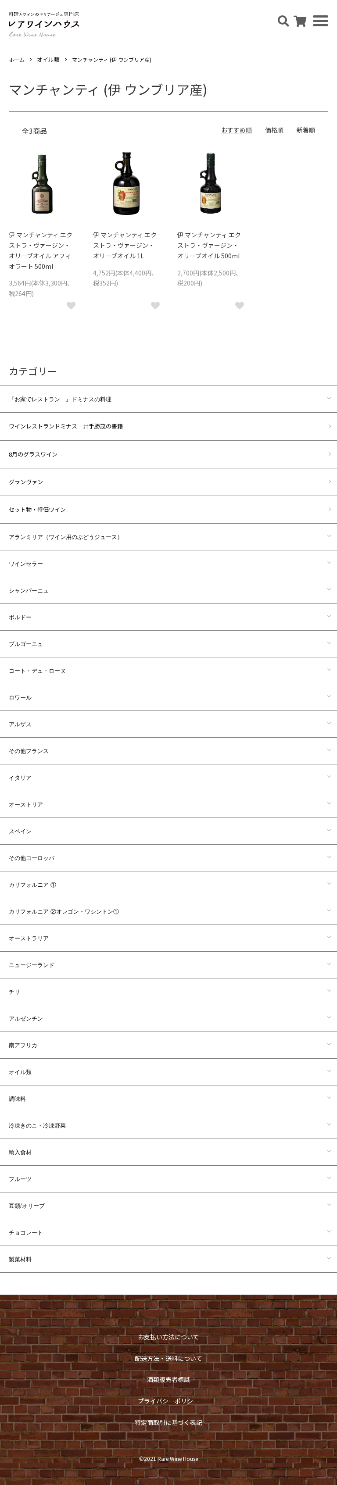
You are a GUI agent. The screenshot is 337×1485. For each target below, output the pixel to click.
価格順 (274, 129)
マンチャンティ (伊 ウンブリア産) (111, 59)
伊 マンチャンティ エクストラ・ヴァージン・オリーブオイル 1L (125, 245)
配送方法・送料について (168, 1358)
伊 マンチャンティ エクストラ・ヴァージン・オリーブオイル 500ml (209, 245)
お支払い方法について (168, 1336)
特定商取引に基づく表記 (168, 1422)
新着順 (306, 129)
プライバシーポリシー (168, 1400)
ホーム (17, 59)
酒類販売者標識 (168, 1379)
